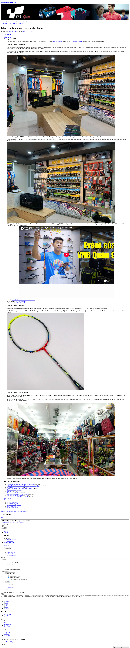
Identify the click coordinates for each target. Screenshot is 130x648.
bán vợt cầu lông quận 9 (12, 502)
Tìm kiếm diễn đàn (11, 539)
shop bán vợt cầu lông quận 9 (14, 505)
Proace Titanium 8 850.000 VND (14, 487)
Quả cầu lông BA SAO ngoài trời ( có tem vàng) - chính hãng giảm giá (23, 486)
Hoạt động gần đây (11, 555)
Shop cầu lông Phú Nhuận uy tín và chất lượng (23, 300)
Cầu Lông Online (57, 41)
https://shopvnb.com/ (21, 301)
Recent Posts (10, 541)
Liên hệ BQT (7, 626)
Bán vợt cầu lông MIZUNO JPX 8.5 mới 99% (18, 496)
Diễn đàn (6, 532)
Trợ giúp (6, 625)
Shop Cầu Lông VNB (9, 542)
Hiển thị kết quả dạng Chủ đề (19, 579)
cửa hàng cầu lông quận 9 (13, 503)
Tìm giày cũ (9, 491)
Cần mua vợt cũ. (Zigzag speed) (14, 490)
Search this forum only (14, 577)
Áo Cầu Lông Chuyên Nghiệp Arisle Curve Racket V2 (20, 488)
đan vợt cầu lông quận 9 (12, 507)
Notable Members (11, 552)
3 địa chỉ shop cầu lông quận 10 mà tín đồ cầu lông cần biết (21, 484)
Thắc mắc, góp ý (8, 624)
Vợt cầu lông (7, 632)
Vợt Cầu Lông (7, 617)
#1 (4, 499)
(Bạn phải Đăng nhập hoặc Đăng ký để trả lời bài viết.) (14, 511)
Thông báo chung (8, 622)
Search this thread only (14, 576)
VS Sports (6, 615)
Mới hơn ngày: (5, 571)
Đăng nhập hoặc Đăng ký (9, 2)
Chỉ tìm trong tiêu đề (14, 562)
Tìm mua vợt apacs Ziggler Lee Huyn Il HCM (18, 494)
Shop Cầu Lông (12, 31)
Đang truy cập (10, 553)
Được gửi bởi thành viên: (8, 565)
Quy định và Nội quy (9, 641)
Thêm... (7, 589)
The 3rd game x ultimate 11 (13, 492)
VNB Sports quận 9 (20, 302)
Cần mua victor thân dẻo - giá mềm (15, 495)
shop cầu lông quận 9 (76, 41)
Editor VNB (25, 31)
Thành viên (6, 545)
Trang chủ (6, 531)
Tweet (2, 517)
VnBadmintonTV (8, 543)
